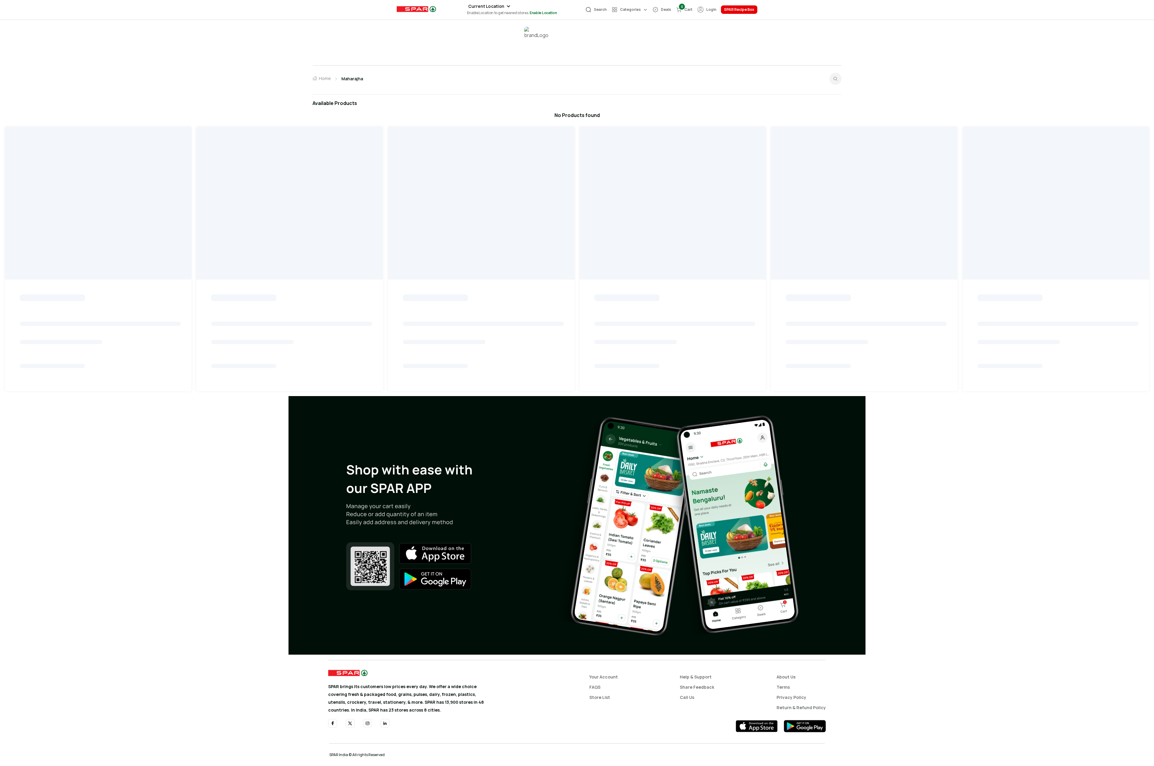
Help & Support (696, 677)
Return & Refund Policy (801, 707)
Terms (783, 687)
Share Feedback (697, 687)
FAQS (594, 687)
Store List (599, 697)
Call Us (687, 697)
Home (325, 78)
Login (711, 9)
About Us (786, 677)
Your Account (603, 677)
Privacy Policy (791, 697)
